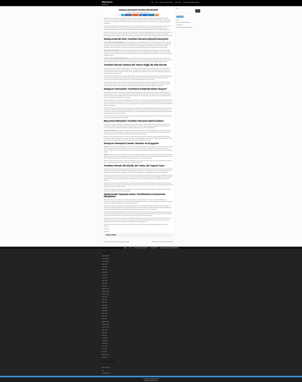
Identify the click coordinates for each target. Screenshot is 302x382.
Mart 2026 (104, 269)
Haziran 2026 (105, 261)
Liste (156, 2)
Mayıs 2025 (105, 297)
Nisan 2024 (105, 332)
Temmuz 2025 (105, 291)
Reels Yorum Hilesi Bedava (166, 2)
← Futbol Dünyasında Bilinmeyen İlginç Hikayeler (115, 241)
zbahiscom (106, 231)
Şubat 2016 (104, 357)
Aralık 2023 (104, 343)
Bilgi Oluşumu (107, 2)
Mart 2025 (104, 302)
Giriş (152, 2)
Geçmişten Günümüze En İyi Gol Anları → (163, 241)
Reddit (135, 15)
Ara (177, 8)
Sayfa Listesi (178, 2)
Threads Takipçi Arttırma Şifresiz (191, 2)
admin (130, 12)
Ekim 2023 (104, 349)
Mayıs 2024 (105, 329)
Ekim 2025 (104, 283)
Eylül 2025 (104, 286)
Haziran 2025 (105, 294)
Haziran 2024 (105, 327)
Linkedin (152, 15)
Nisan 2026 (104, 267)
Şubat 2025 (105, 305)
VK (140, 15)
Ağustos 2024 (105, 321)
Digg (146, 15)
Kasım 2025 (105, 280)
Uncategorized (146, 12)
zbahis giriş (106, 228)
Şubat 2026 (105, 272)
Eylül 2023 (104, 351)
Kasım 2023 (105, 346)
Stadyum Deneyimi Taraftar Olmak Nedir (138, 10)
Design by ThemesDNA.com (151, 380)
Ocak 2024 (104, 340)
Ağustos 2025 (105, 288)
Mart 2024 (104, 335)
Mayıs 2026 (105, 264)
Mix (157, 15)
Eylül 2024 (104, 319)
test (103, 370)
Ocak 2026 (104, 275)
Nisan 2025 (104, 299)
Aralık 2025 (104, 277)
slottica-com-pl (106, 367)
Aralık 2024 (105, 310)
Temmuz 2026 (105, 258)
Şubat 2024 (105, 338)
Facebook (128, 15)
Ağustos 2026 (105, 256)
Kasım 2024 (105, 313)
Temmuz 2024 (105, 324)
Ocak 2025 (104, 308)
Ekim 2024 (104, 316)
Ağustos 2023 (105, 354)
